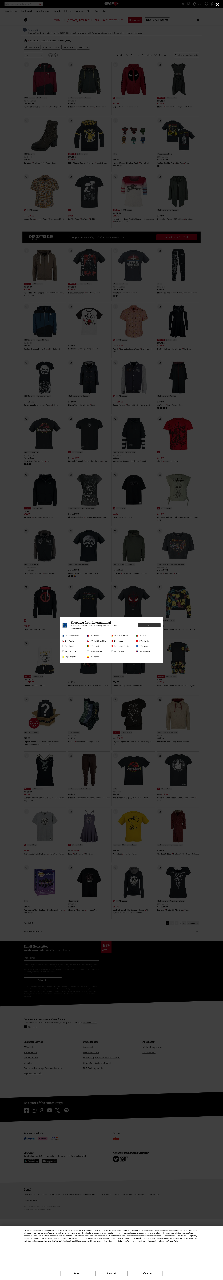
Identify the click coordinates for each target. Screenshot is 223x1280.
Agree (76, 1273)
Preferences (146, 1273)
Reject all (111, 1273)
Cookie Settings (120, 1241)
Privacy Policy (173, 1241)
